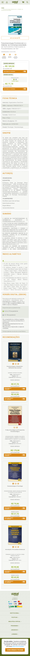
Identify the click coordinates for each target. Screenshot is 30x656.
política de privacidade (18, 646)
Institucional (14, 613)
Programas (14, 625)
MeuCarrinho (23, 2)
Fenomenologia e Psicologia (15, 486)
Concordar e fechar (15, 650)
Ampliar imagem (14, 38)
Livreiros (14, 634)
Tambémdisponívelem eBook (13, 364)
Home (2, 8)
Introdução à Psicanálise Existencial (15, 549)
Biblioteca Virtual (14, 621)
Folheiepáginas (18, 364)
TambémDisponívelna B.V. (15, 364)
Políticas (14, 617)
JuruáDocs (14, 630)
